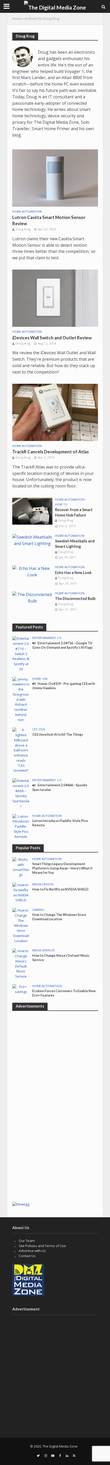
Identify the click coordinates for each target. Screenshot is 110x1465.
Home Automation (27, 211)
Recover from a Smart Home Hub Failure (74, 512)
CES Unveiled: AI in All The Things (57, 734)
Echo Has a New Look (73, 572)
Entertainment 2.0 (46, 638)
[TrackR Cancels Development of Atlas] (55, 412)
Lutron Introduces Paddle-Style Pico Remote (60, 823)
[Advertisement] (55, 1141)
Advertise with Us (32, 1250)
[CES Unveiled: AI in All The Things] (21, 750)
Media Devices (43, 884)
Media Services (43, 950)
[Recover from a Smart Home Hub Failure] (32, 511)
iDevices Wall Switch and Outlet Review (52, 337)
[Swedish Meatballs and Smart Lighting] (32, 540)
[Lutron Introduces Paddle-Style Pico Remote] (21, 826)
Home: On (39, 679)
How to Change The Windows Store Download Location (59, 917)
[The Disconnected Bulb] (32, 597)
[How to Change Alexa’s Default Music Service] (21, 963)
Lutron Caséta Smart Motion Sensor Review (48, 220)
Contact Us (27, 1255)
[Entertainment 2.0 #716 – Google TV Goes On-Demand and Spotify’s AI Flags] (21, 653)
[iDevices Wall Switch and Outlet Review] (55, 298)
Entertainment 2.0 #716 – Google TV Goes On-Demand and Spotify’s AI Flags (62, 645)
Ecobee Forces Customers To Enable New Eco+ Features (64, 993)
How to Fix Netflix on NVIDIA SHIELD (60, 889)
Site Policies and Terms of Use (42, 1245)
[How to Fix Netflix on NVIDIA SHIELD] (21, 892)
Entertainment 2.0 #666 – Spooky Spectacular (59, 787)
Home (16, 18)
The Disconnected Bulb (75, 598)
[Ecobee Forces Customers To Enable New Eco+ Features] (21, 989)
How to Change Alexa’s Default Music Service (61, 958)
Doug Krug (23, 229)
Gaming (38, 910)
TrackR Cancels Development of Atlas (50, 451)
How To (61, 504)
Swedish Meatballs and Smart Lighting (75, 544)
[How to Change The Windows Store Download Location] (21, 925)
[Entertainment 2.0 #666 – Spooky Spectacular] (21, 793)
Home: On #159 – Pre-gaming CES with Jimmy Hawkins (63, 686)
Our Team (27, 1240)
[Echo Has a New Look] (32, 571)
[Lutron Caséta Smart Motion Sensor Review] (55, 177)
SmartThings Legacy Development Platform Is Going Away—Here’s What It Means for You (62, 868)
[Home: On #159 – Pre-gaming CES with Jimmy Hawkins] (21, 699)
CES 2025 (39, 729)
